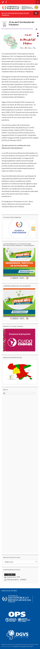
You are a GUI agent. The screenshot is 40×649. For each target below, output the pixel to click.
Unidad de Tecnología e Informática (23, 646)
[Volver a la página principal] (20, 7)
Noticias (30, 29)
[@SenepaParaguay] (3, 1)
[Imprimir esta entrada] (36, 29)
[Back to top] (35, 644)
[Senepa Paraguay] (6, 1)
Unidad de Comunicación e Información (15, 29)
